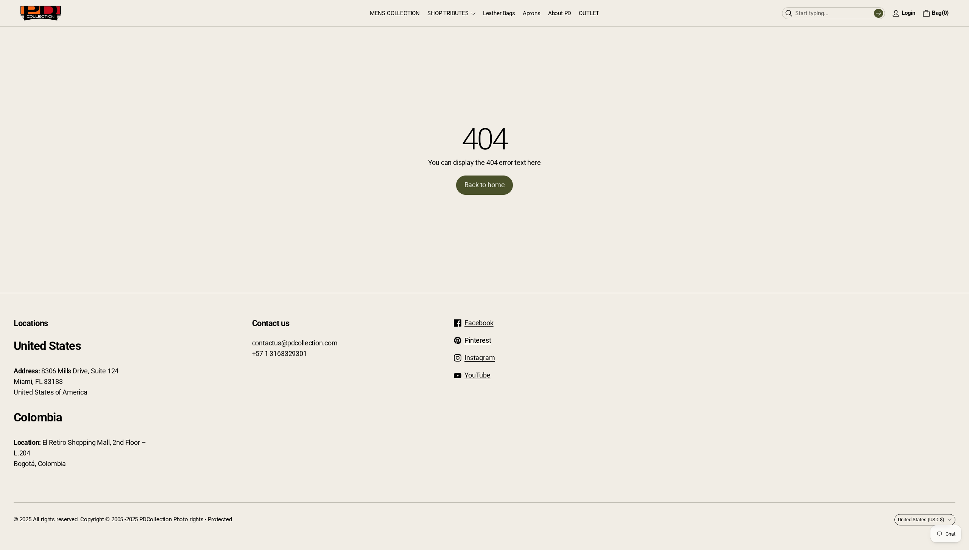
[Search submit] (878, 13)
